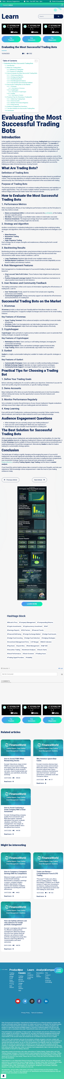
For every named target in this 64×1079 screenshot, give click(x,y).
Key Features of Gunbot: (17, 95)
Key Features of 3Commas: (18, 88)
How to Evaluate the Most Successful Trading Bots (22, 73)
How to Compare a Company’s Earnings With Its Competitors (15, 873)
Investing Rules (30, 977)
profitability (49, 213)
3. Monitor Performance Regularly (19, 102)
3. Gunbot (12, 93)
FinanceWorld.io (7, 462)
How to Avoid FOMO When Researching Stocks (14, 760)
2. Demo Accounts (15, 100)
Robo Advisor (11, 981)
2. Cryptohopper (14, 90)
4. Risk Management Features (18, 80)
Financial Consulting (48, 981)
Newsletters (39, 973)
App (19, 990)
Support (47, 975)
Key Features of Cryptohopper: (19, 91)
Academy (30, 975)
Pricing (11, 984)
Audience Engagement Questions (17, 106)
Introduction (10, 65)
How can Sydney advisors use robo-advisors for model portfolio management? (15, 923)
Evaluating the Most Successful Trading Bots (18, 63)
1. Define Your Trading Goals (17, 99)
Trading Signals (11, 973)
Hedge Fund (11, 977)
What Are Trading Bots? (14, 67)
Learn (29, 973)
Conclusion (10, 110)
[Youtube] (17, 1001)
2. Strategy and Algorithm (16, 77)
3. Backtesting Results (16, 79)
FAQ (46, 973)
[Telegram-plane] (24, 1001)
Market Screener (21, 980)
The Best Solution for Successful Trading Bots (21, 108)
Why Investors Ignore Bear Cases (46, 760)
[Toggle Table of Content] (35, 60)
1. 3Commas (13, 86)
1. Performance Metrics (16, 75)
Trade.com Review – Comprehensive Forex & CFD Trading (47, 873)
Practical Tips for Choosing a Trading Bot (19, 97)
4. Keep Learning (14, 104)
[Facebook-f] (39, 1001)
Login (61, 668)
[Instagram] (32, 1001)
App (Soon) (11, 986)
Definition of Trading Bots (16, 69)
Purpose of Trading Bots (16, 71)
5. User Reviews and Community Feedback (21, 82)
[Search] (58, 16)
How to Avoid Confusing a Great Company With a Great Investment (15, 809)
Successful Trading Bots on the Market (18, 84)
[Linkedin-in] (46, 1001)
